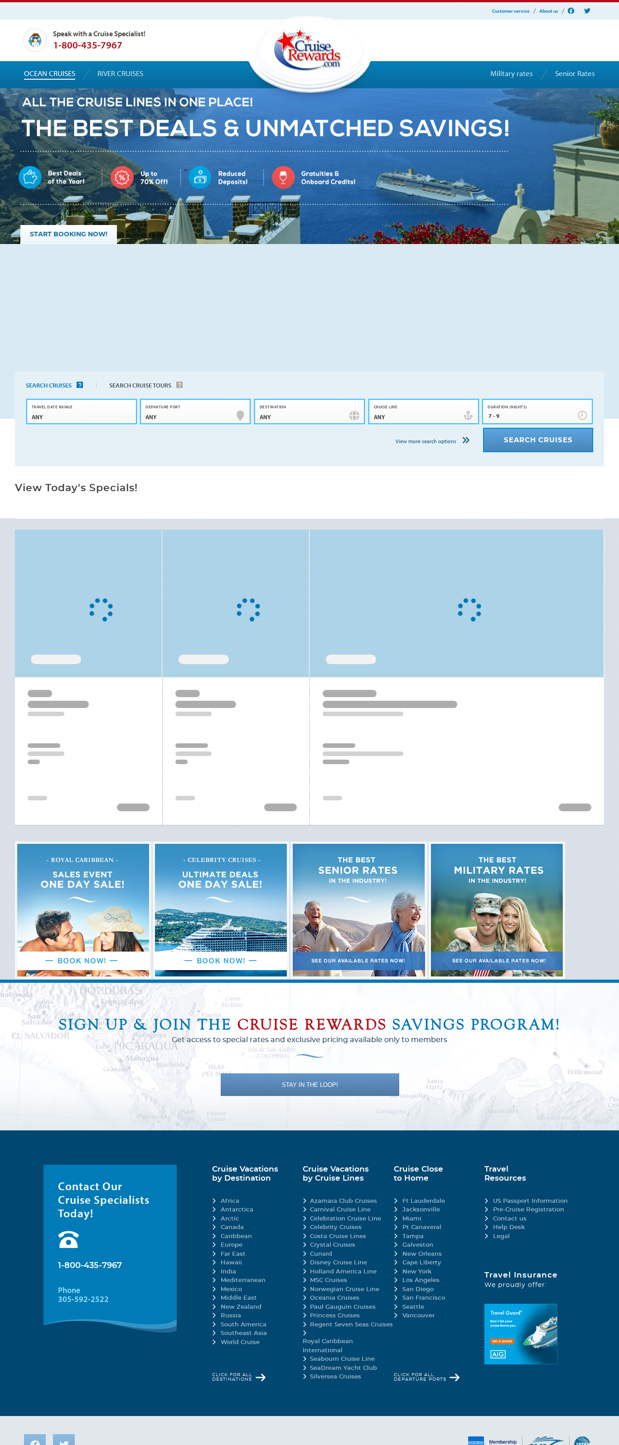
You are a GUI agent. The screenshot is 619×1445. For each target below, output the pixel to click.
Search (49, 385)
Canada (232, 1227)
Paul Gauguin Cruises (343, 1307)
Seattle (413, 1307)
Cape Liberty (421, 1263)
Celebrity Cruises (336, 1227)
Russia (231, 1316)
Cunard (321, 1254)
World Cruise (240, 1342)
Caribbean (236, 1236)
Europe (231, 1245)
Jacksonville (421, 1210)
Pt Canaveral (421, 1227)
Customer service (511, 11)
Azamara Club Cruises (343, 1201)
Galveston (417, 1245)
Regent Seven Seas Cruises (351, 1325)
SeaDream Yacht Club (343, 1368)
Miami (411, 1219)
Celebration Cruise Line (345, 1219)
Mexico (231, 1289)
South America (243, 1325)
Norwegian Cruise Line (344, 1289)
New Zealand (241, 1307)
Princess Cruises (335, 1316)
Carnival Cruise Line (340, 1210)
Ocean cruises (49, 73)
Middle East (239, 1298)
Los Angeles (421, 1280)
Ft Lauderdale (423, 1201)
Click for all (232, 1377)
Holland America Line (343, 1272)
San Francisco (423, 1298)
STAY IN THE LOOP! (310, 1084)
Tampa (413, 1236)
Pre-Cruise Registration (528, 1210)
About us (548, 11)
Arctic (230, 1219)
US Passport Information (530, 1201)
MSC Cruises (328, 1280)
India (228, 1272)
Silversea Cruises (335, 1377)
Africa (230, 1201)
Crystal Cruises (332, 1245)
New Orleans (422, 1254)
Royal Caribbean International (328, 1346)
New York (416, 1272)
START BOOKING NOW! (68, 234)
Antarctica (237, 1210)
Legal (501, 1236)
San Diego (418, 1289)
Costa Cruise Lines (338, 1236)
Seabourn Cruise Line (342, 1359)
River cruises (120, 73)
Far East (233, 1254)
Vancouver (418, 1316)
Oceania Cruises (334, 1298)
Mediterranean (243, 1280)
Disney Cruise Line (338, 1263)
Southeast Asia (244, 1333)
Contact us (510, 1219)
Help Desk (509, 1227)
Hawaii (231, 1263)
